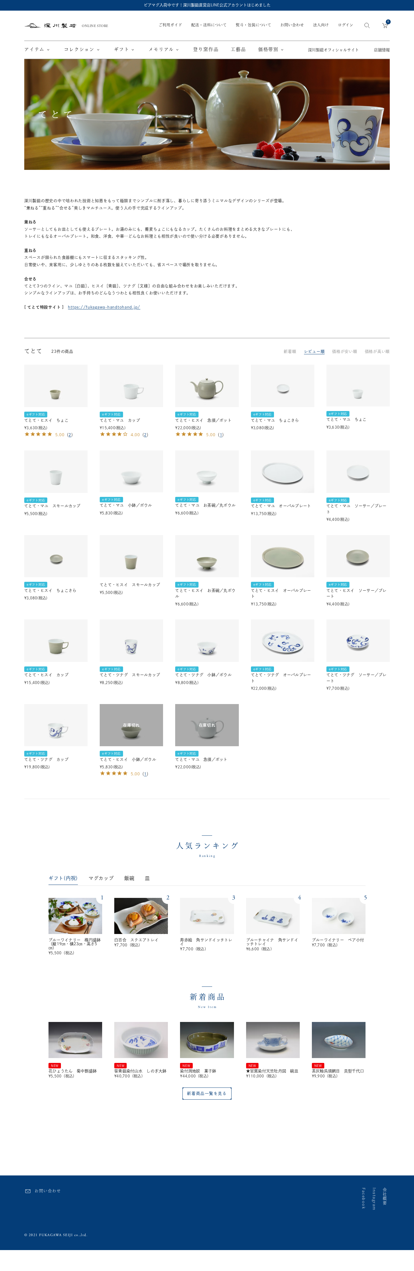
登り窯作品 (206, 49)
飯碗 (129, 878)
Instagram (374, 1199)
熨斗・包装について (253, 25)
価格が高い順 (377, 351)
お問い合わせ (292, 25)
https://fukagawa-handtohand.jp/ (104, 307)
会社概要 (385, 1196)
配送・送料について (209, 25)
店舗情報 (382, 50)
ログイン (345, 25)
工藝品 (238, 49)
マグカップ (101, 878)
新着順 (290, 351)
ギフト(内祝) (63, 878)
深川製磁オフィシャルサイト (333, 50)
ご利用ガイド (170, 25)
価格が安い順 (344, 351)
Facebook (364, 1198)
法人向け (321, 25)
